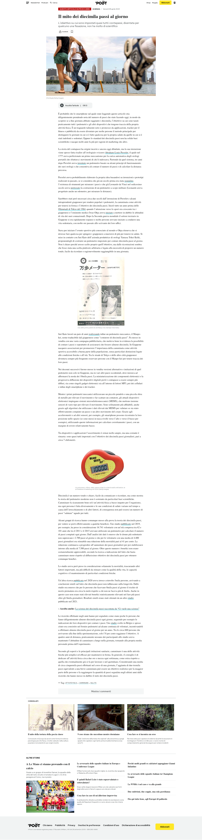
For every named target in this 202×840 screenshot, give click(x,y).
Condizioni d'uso (111, 825)
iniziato (109, 212)
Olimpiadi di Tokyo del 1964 (71, 209)
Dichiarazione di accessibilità (136, 825)
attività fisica (71, 683)
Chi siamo (47, 825)
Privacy (71, 825)
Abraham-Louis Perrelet (116, 152)
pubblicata (79, 580)
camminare (83, 683)
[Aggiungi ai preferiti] (72, 32)
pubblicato (126, 523)
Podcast (44, 3)
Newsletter (35, 3)
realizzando (94, 334)
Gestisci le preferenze (89, 825)
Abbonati (165, 2)
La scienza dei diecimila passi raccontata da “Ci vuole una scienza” (107, 608)
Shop (148, 3)
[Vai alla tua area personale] (174, 2)
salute (93, 683)
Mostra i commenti (101, 691)
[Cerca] (51, 2)
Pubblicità (60, 825)
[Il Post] (101, 3)
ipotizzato (75, 187)
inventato (82, 163)
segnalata (128, 180)
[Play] (62, 105)
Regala (155, 3)
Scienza (96, 9)
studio (131, 597)
